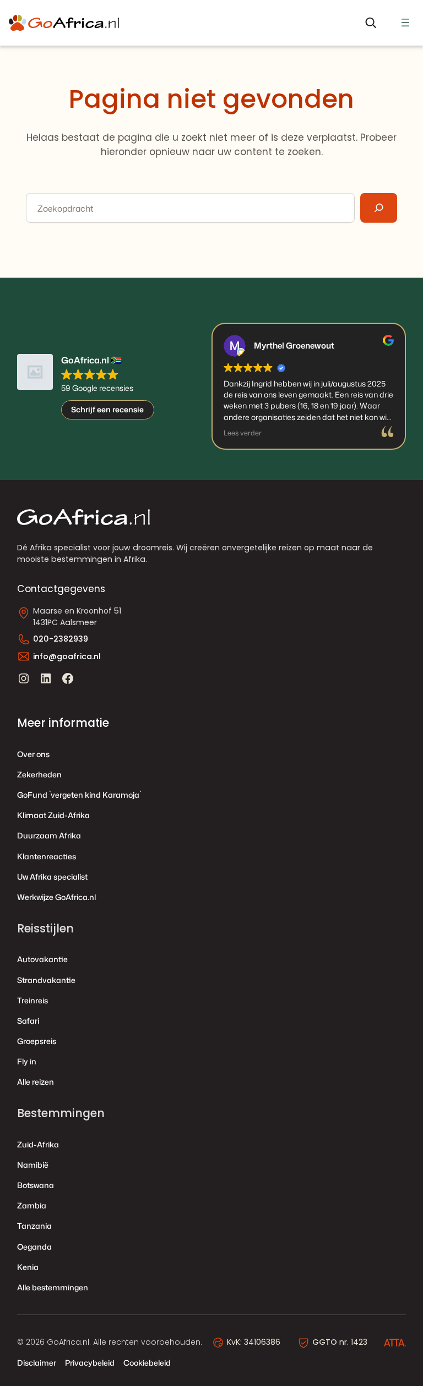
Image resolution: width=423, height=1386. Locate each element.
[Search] (378, 208)
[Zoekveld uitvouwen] (370, 23)
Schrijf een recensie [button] (107, 409)
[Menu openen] (405, 22)
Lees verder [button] (243, 433)
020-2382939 (60, 638)
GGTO (324, 1342)
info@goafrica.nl (67, 656)
